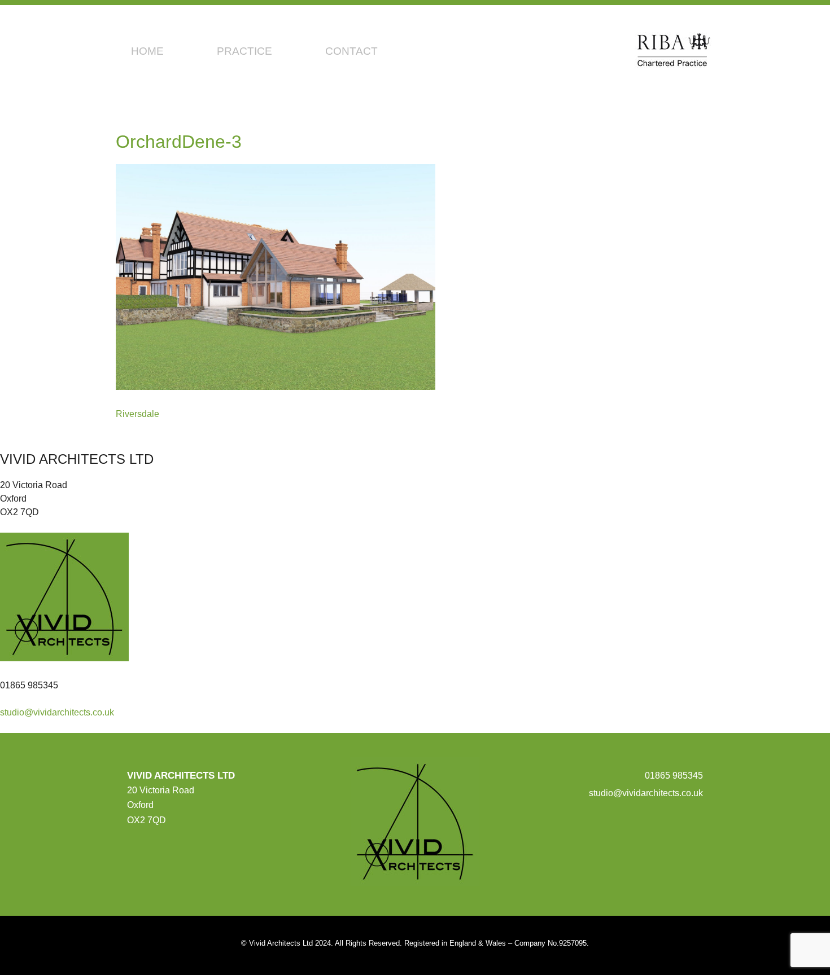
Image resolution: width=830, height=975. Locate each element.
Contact (351, 51)
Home (147, 51)
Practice (244, 51)
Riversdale (137, 414)
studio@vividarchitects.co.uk (57, 712)
